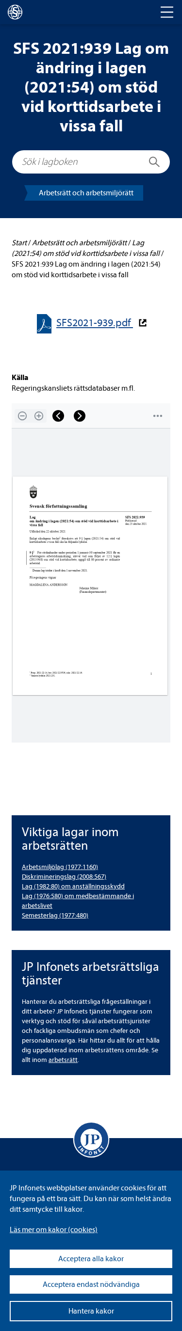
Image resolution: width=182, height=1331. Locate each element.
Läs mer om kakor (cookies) (54, 1229)
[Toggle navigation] (167, 12)
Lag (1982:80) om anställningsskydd (73, 886)
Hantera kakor (91, 1311)
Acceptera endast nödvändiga (91, 1284)
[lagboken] (15, 12)
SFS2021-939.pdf (94, 323)
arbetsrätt (63, 1060)
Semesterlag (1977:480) (55, 915)
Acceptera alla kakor (91, 1258)
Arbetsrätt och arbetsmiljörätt (86, 193)
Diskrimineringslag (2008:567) (64, 876)
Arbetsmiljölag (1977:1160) (60, 867)
